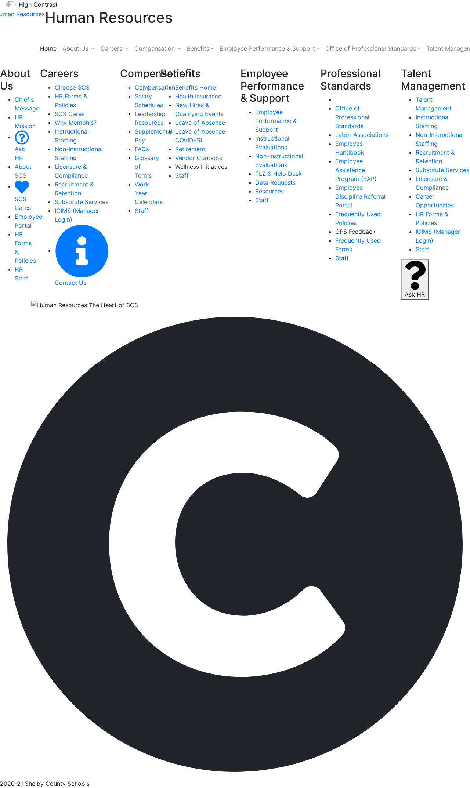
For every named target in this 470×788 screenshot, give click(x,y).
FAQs (142, 149)
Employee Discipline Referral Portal (360, 196)
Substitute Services (81, 202)
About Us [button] (76, 48)
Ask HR (20, 153)
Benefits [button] (198, 48)
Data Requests (275, 182)
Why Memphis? (76, 122)
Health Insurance (198, 96)
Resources (269, 191)
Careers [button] (112, 48)
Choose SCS (72, 87)
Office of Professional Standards (352, 117)
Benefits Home (195, 87)
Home (49, 48)
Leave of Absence (200, 122)
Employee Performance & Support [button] (267, 48)
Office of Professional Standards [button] (370, 48)
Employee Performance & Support (276, 120)
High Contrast (38, 4)
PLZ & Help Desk (278, 173)
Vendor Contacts (198, 157)
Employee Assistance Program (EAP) (356, 169)
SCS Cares (23, 203)
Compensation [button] (155, 48)
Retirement (190, 149)
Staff (141, 210)
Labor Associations (361, 134)
